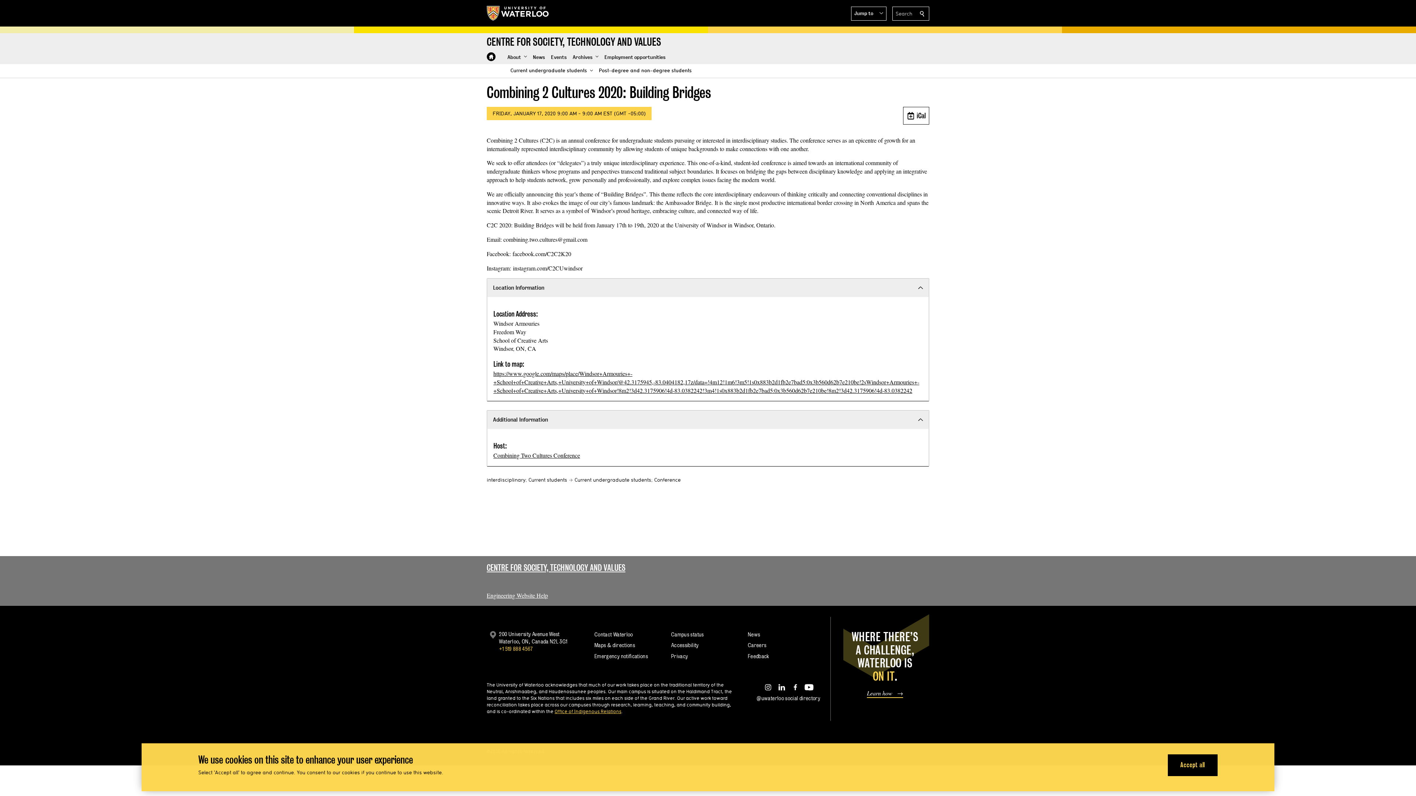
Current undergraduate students (613, 480)
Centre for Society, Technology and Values (556, 568)
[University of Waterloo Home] (518, 13)
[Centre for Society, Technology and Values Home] (491, 56)
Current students (547, 480)
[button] (868, 13)
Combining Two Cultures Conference (536, 455)
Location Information (518, 287)
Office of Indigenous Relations (588, 711)
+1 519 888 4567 (516, 649)
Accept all (1192, 765)
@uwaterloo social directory (788, 698)
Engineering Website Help (517, 595)
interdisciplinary (506, 480)
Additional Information (520, 419)
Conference (667, 480)
